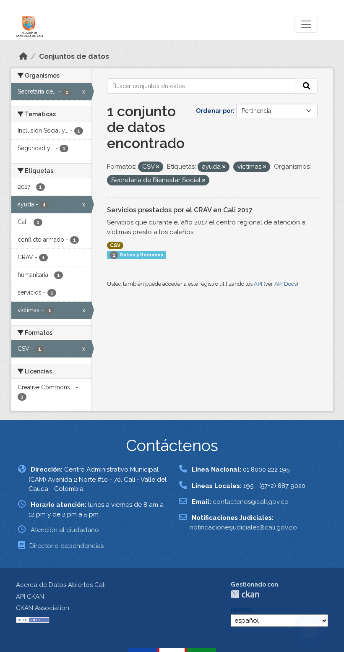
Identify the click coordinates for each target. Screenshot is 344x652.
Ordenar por (214, 110)
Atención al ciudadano (65, 530)
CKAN (245, 594)
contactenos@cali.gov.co (251, 502)
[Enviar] (307, 86)
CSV (115, 245)
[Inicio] (23, 56)
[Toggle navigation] (306, 24)
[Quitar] (157, 167)
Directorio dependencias (66, 546)
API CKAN (30, 596)
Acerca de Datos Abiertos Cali (61, 585)
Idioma (241, 609)
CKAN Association (42, 608)
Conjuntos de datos (74, 56)
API (258, 284)
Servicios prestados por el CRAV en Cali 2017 (180, 210)
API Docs (285, 284)
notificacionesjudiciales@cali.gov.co (243, 527)
